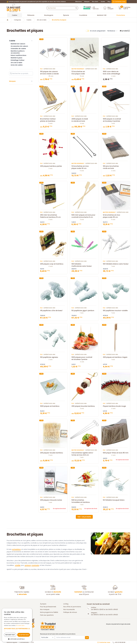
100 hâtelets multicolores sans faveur (82, 265)
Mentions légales (12, 642)
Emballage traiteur (17, 60)
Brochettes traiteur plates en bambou (48, 120)
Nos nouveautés (69, 609)
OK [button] (87, 638)
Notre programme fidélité (49, 612)
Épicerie (66, 15)
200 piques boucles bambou (83, 406)
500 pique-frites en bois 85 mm (115, 453)
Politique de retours (70, 612)
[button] (112, 31)
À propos (43, 604)
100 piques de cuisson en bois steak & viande (49, 72)
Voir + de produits (84, 517)
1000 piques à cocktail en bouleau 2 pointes (112, 120)
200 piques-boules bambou (51, 453)
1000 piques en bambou (49, 406)
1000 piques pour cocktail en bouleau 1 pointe (82, 358)
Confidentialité (24, 642)
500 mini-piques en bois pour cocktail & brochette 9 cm (83, 216)
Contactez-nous (120, 1)
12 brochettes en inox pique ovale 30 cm (80, 167)
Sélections (78, 1)
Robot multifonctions (18, 55)
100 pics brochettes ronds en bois (111, 167)
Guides (103, 1)
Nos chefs (95, 1)
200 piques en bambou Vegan (115, 357)
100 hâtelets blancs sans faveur (115, 264)
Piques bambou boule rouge (114, 406)
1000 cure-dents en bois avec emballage (111, 72)
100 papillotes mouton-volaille (115, 310)
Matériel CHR (101, 15)
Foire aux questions (47, 615)
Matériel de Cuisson (18, 44)
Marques (87, 1)
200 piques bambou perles (51, 166)
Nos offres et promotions (72, 607)
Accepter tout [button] (24, 635)
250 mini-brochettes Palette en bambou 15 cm (50, 216)
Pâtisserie (30, 15)
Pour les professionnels (48, 607)
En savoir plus (20, 625)
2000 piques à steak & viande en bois (80, 120)
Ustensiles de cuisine (18, 49)
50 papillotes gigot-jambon (83, 310)
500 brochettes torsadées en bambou (81, 501)
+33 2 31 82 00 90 (120, 642)
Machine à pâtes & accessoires (17, 52)
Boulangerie (48, 15)
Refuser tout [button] (10, 635)
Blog (109, 1)
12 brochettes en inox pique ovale (78, 72)
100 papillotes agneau (49, 357)
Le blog (65, 604)
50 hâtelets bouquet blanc (114, 500)
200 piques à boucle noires (51, 500)
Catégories (17, 20)
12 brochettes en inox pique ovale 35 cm (111, 216)
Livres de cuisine (16, 65)
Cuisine (14, 15)
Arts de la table (41, 20)
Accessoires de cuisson (19, 46)
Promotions (121, 15)
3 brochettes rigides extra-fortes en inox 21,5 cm (82, 454)
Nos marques (44, 609)
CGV (32, 642)
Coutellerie (83, 15)
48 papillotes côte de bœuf (51, 310)
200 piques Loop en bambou (51, 264)
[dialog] (17, 625)
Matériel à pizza (16, 58)
